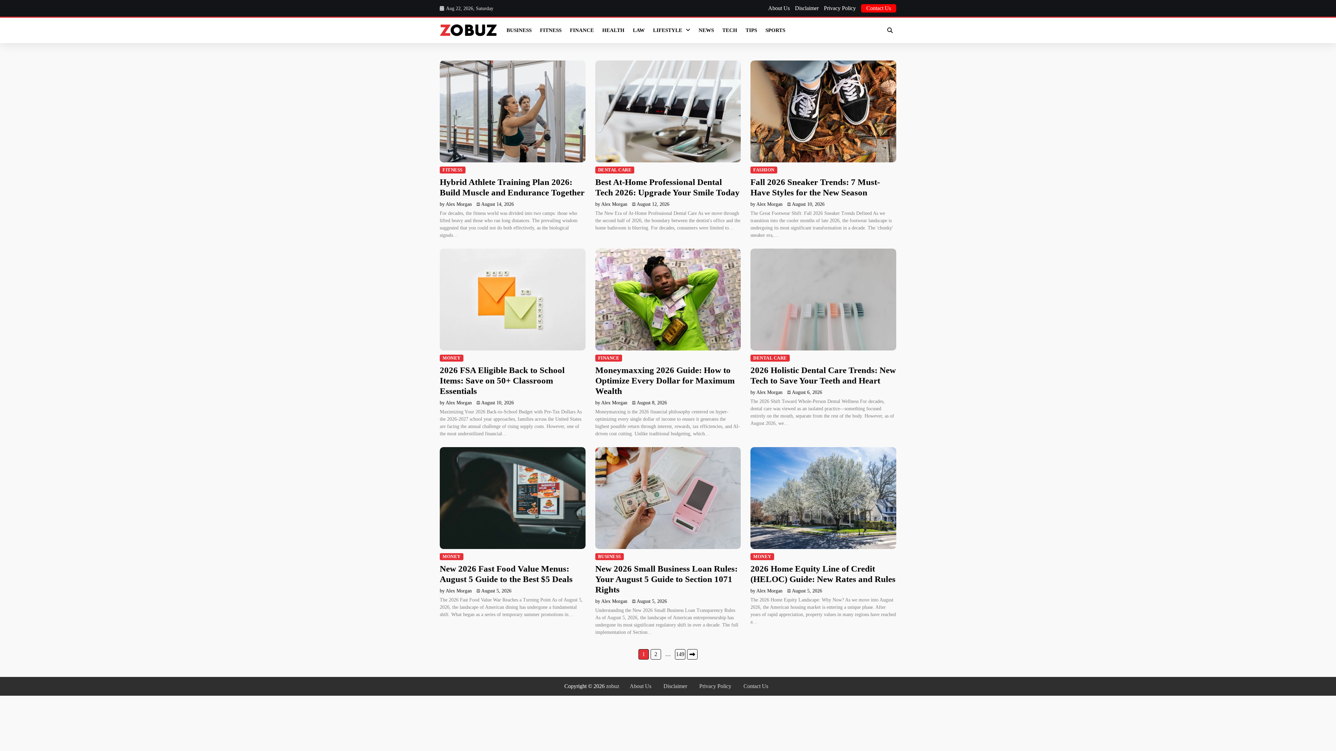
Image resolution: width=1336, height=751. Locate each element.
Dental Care (615, 170)
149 (680, 654)
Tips (751, 30)
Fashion (763, 170)
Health (613, 30)
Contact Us (878, 8)
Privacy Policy (840, 8)
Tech (729, 30)
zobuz (612, 686)
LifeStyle (667, 30)
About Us (779, 8)
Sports (775, 30)
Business (519, 30)
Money (452, 358)
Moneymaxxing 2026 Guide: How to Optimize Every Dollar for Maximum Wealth (665, 380)
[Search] (890, 30)
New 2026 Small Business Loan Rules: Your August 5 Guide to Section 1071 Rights (666, 579)
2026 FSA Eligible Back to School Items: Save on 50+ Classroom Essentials (502, 380)
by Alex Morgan (456, 204)
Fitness (551, 30)
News (706, 30)
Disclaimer (807, 8)
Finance (582, 30)
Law (639, 30)
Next (692, 654)
